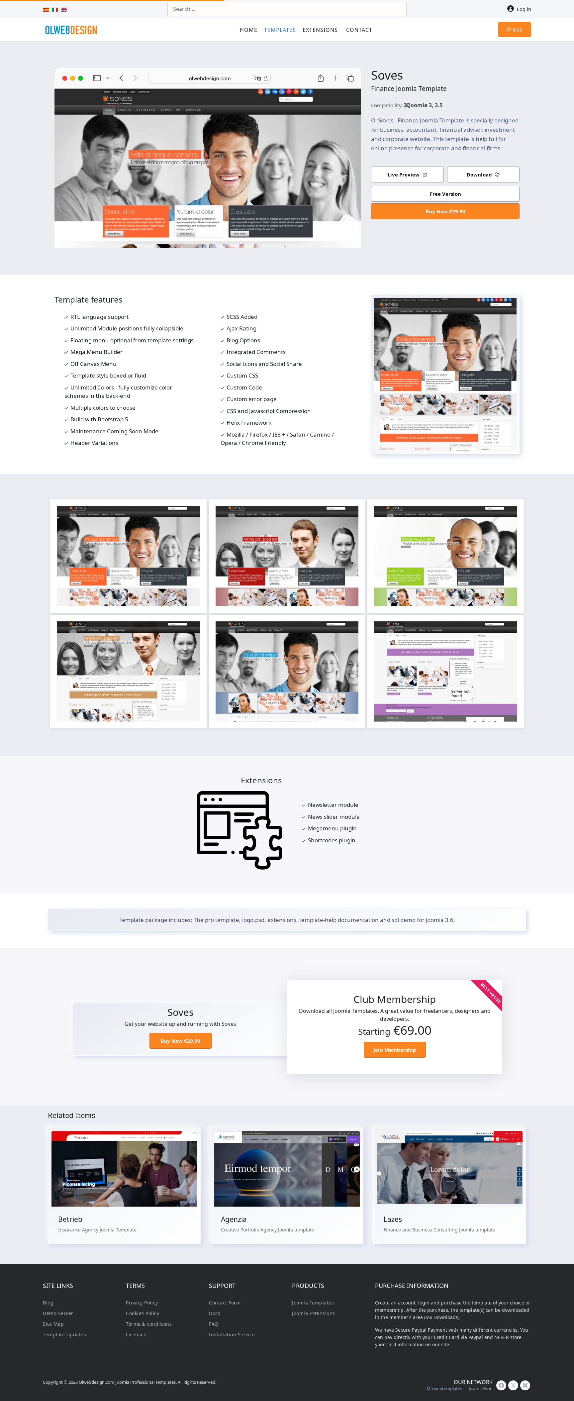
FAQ (214, 1324)
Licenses (136, 1334)
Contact (359, 30)
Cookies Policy (142, 1313)
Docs (214, 1313)
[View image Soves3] (509, 514)
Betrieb (70, 1219)
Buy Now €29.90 (445, 211)
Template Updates (64, 1334)
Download (479, 174)
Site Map (53, 1324)
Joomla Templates (313, 1302)
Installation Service (232, 1334)
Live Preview (404, 174)
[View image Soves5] (350, 629)
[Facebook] (501, 1385)
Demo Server (58, 1313)
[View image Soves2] (350, 514)
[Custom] (525, 1385)
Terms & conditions (149, 1324)
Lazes (393, 1219)
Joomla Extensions (313, 1313)
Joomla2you (481, 1388)
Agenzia (234, 1219)
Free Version (445, 193)
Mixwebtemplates (444, 1388)
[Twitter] (513, 1385)
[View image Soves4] (191, 629)
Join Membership (394, 1049)
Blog (48, 1302)
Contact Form (224, 1302)
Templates (280, 30)
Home (248, 30)
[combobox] (287, 9)
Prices (514, 29)
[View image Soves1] (191, 514)
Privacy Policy (142, 1302)
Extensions (320, 30)
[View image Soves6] (509, 629)
